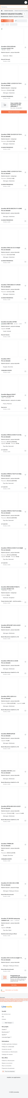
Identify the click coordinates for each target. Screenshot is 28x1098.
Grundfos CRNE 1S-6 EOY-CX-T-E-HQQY (12, 134)
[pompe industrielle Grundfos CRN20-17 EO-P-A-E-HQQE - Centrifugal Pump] (14, 463)
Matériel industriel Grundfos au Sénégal (9, 998)
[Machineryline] (2, 11)
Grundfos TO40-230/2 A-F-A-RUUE (11, 284)
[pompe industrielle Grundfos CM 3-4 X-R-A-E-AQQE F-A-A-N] (14, 947)
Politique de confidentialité (8, 1046)
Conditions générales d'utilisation (9, 1044)
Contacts (4, 1019)
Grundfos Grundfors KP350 (9, 321)
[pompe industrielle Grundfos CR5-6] (14, 348)
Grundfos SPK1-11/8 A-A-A (8, 696)
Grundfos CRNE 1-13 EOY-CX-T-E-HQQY (12, 171)
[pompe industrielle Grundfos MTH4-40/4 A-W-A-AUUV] (14, 796)
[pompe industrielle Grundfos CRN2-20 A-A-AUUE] (14, 650)
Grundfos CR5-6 (5, 358)
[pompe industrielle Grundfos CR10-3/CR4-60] (14, 36)
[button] (26, 2)
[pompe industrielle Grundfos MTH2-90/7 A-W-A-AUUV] (14, 615)
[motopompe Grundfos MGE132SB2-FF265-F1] (14, 576)
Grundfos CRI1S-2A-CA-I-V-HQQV (10, 247)
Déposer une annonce (14, 111)
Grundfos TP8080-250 (7, 843)
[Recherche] (25, 6)
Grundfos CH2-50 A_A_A (8, 770)
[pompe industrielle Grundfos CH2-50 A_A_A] (14, 760)
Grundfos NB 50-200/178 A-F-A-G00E (11, 208)
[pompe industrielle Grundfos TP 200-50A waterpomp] (14, 908)
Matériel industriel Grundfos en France (13, 1001)
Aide (3, 1016)
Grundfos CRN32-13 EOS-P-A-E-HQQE (12, 548)
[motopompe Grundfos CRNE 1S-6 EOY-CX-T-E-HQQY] (14, 124)
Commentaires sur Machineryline (9, 1051)
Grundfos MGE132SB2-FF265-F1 (10, 587)
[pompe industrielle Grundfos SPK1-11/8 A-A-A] (14, 686)
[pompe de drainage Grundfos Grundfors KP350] (14, 311)
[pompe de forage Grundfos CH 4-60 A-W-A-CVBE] (14, 873)
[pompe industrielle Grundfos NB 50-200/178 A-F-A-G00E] (14, 198)
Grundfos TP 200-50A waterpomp (10, 918)
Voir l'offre (14, 985)
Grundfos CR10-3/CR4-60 (8, 46)
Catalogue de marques (7, 1054)
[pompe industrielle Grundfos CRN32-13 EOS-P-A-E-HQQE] (14, 538)
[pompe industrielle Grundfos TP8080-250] (14, 833)
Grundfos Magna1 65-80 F (8, 394)
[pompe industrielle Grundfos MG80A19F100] (14, 723)
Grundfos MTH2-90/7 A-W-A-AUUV (11, 625)
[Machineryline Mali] (10, 2)
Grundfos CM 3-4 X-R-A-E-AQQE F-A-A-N (12, 957)
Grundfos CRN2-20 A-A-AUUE (9, 660)
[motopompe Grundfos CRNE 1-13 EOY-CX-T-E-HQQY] (14, 161)
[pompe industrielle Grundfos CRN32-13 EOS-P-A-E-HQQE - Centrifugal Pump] (14, 424)
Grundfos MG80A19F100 (8, 733)
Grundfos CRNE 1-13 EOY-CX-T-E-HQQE (12, 83)
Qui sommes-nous (6, 1014)
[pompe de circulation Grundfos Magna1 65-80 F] (14, 384)
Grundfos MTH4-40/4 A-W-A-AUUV (11, 806)
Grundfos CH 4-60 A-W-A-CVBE (10, 883)
